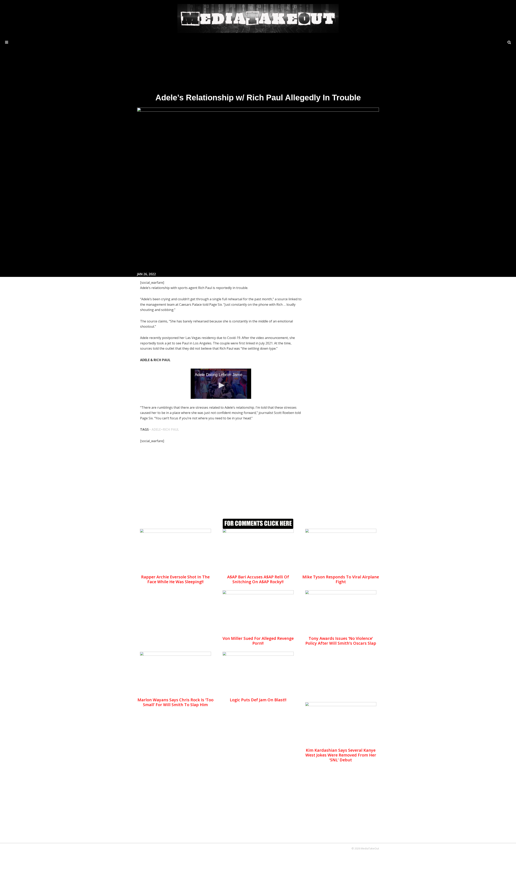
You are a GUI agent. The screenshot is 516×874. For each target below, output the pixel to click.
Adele (156, 429)
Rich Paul (171, 429)
